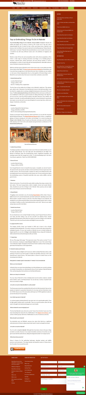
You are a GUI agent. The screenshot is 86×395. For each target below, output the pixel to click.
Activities (29, 7)
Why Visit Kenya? (60, 108)
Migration (23, 7)
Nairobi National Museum (31, 116)
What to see (14, 377)
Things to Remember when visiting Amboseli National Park (65, 102)
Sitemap (13, 382)
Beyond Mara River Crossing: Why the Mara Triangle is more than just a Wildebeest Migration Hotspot (65, 67)
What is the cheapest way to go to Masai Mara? (65, 97)
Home (13, 7)
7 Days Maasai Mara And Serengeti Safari (65, 47)
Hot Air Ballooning (28, 370)
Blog (49, 7)
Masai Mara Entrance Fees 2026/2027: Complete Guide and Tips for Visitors (17, 363)
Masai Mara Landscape (16, 368)
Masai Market (36, 195)
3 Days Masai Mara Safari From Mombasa (65, 34)
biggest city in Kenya (43, 312)
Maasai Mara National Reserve (47, 393)
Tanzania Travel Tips (61, 62)
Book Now (71, 7)
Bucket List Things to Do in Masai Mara (64, 112)
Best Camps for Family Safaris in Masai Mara (65, 78)
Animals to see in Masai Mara (62, 93)
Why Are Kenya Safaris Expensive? (64, 105)
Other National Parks (29, 361)
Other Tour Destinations (63, 0)
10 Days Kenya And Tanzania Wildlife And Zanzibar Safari (65, 31)
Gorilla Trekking (64, 7)
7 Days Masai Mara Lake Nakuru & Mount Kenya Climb (65, 18)
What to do (14, 374)
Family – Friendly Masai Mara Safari (63, 86)
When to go (27, 363)
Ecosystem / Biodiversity (29, 374)
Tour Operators (55, 7)
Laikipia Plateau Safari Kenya (62, 70)
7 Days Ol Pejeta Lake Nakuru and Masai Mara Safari (66, 23)
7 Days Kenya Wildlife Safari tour (63, 27)
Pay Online (72, 0)
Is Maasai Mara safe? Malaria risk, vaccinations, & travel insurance (66, 82)
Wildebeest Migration (16, 366)
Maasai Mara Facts (28, 365)
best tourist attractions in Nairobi (33, 69)
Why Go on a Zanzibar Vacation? (63, 89)
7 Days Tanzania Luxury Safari (62, 41)
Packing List (27, 378)
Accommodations (43, 7)
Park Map (26, 376)
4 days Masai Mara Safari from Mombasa (64, 38)
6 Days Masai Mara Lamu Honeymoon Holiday (65, 44)
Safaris (18, 7)
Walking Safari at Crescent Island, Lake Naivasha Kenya (64, 75)
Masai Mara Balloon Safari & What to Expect (65, 59)
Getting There (27, 367)
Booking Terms (28, 381)
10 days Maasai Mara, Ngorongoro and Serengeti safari (64, 52)
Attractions (35, 7)
